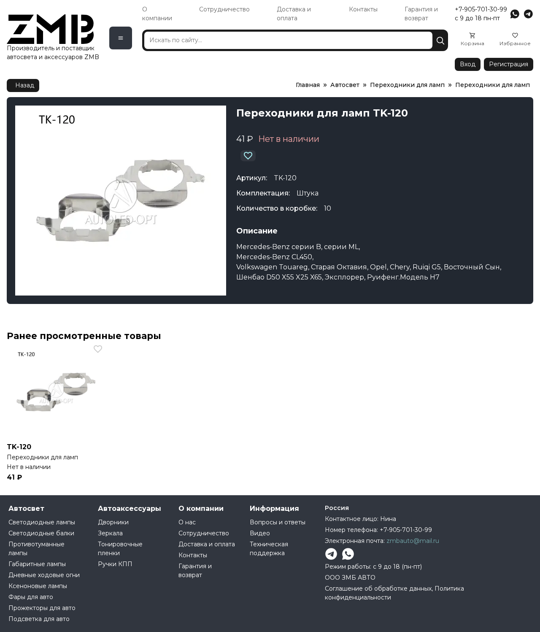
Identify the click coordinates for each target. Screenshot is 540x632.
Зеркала (110, 533)
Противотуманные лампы (36, 548)
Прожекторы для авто (42, 608)
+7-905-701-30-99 (481, 9)
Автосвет (344, 85)
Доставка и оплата (206, 544)
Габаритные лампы (37, 564)
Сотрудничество (224, 9)
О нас (187, 522)
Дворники (113, 522)
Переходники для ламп (407, 85)
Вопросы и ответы (277, 522)
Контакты (363, 9)
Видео (260, 533)
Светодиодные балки (41, 533)
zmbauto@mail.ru (412, 541)
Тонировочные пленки (120, 548)
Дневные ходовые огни (44, 575)
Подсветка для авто (39, 619)
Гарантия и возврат (195, 570)
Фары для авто (30, 597)
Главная (308, 85)
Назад (24, 85)
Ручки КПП (115, 564)
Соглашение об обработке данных (378, 588)
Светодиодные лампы (41, 522)
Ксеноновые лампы (37, 586)
